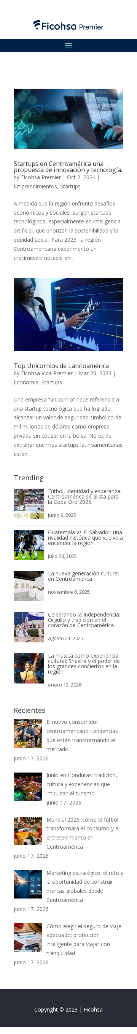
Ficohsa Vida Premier (47, 373)
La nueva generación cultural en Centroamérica (83, 576)
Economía (26, 382)
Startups (70, 186)
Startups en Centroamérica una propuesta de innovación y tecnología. (68, 166)
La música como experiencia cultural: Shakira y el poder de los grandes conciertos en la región (84, 663)
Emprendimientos (35, 186)
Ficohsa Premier (41, 177)
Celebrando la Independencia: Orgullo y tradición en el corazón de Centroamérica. (84, 620)
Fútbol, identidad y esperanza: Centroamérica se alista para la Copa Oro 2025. (84, 496)
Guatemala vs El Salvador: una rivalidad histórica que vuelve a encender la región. (85, 537)
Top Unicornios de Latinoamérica (61, 366)
